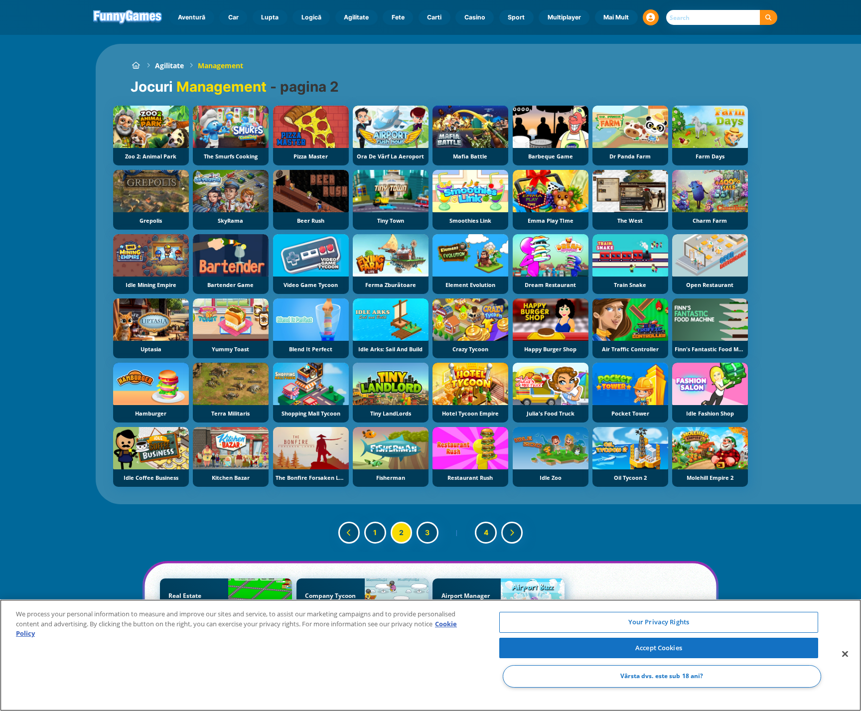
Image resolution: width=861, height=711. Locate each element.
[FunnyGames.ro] (136, 65)
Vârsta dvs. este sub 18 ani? (661, 676)
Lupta (270, 17)
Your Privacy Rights (658, 621)
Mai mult (616, 17)
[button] (651, 17)
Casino (474, 17)
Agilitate (356, 17)
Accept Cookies (658, 647)
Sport (516, 17)
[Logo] (128, 17)
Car (233, 17)
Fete (398, 17)
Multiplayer (564, 17)
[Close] (845, 654)
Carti (434, 17)
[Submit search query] (768, 17)
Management (220, 65)
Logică (311, 17)
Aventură (191, 17)
